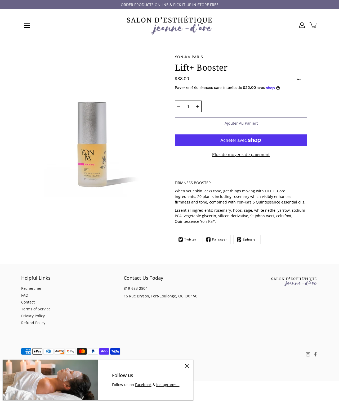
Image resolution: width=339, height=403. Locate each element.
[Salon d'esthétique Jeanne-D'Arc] (169, 25)
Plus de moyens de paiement (241, 154)
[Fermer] (187, 366)
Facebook (143, 384)
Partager (219, 239)
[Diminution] (179, 106)
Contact (28, 302)
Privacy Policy (33, 315)
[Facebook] (315, 354)
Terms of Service (36, 308)
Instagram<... (168, 384)
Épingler (250, 239)
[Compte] (302, 25)
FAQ (24, 295)
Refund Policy (33, 322)
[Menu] (27, 25)
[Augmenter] (198, 106)
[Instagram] (308, 354)
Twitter (190, 239)
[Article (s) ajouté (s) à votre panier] (313, 25)
